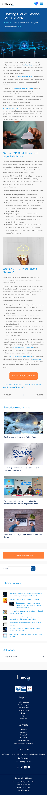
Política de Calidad (23, 787)
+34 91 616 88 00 (25, 762)
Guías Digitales (23, 710)
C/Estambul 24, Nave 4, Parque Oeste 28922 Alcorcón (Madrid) (23, 754)
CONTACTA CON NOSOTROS (23, 376)
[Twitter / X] (22, 767)
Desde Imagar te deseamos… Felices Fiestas (20, 437)
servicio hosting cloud (25, 76)
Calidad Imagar (23, 705)
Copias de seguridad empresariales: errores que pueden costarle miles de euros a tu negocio (28, 605)
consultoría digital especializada (21, 356)
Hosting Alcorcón (29, 384)
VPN (23, 387)
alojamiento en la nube (10, 108)
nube (19, 387)
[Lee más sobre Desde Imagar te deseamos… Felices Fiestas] (23, 423)
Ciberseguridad (23, 740)
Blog (19, 26)
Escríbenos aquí (23, 758)
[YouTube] (29, 767)
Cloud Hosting (7, 384)
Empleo (23, 716)
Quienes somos (23, 702)
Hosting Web (12, 387)
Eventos (23, 713)
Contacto (23, 718)
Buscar (5, 569)
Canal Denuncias (23, 790)
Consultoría (23, 735)
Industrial (23, 738)
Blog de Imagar (23, 707)
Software (23, 732)
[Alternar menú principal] (42, 3)
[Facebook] (18, 767)
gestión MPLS (17, 384)
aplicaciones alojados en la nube (23, 347)
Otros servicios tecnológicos (23, 743)
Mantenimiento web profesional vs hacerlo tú (24, 599)
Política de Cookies (23, 785)
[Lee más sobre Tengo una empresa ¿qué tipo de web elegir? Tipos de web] (23, 520)
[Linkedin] (25, 767)
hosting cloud (36, 359)
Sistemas (23, 729)
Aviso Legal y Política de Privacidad (23, 782)
